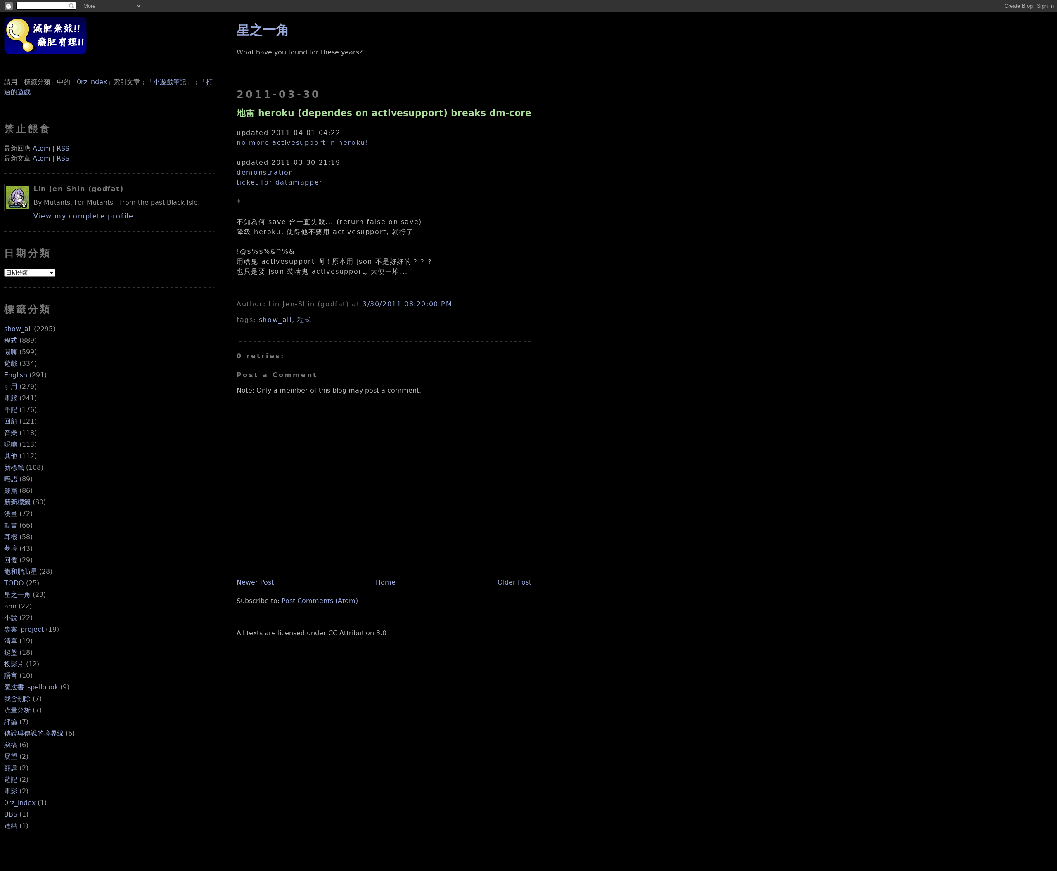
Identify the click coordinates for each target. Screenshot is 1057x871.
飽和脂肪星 (20, 571)
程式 (10, 340)
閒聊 (10, 352)
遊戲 (10, 363)
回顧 (10, 421)
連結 (10, 826)
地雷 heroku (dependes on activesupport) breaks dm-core (384, 112)
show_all (18, 329)
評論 (10, 722)
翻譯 (10, 768)
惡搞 (10, 745)
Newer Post (255, 582)
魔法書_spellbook (31, 687)
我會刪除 (17, 699)
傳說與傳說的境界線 (34, 733)
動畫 (10, 525)
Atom (41, 148)
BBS (10, 814)
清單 (10, 641)
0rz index (92, 82)
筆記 (10, 410)
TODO (14, 583)
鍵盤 (10, 652)
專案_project (24, 629)
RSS (63, 148)
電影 (10, 791)
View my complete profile (83, 216)
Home (386, 582)
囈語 (10, 479)
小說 (10, 618)
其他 (10, 456)
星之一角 (17, 595)
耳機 (10, 537)
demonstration (265, 172)
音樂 (10, 433)
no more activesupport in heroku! (302, 143)
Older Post (514, 582)
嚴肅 (10, 491)
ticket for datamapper (280, 182)
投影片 (14, 664)
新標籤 (14, 467)
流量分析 (17, 710)
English (15, 375)
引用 (10, 387)
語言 (10, 675)
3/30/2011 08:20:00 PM (408, 304)
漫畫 (10, 514)
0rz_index (20, 803)
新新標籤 (17, 502)
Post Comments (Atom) (320, 601)
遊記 (10, 779)
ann (10, 606)
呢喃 (10, 444)
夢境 (10, 548)
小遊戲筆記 (169, 82)
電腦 (10, 398)
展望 (10, 756)
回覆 (10, 560)
